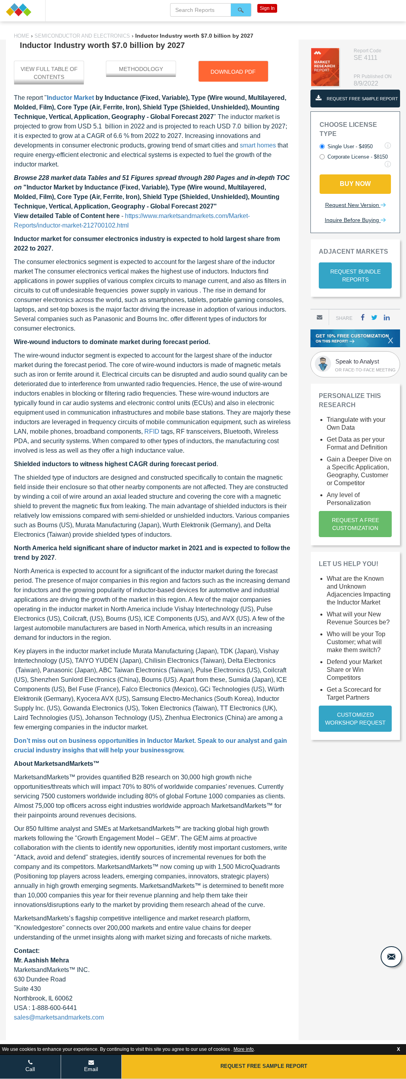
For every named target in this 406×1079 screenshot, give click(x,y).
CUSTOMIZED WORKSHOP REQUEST (355, 719)
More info (244, 1049)
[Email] (319, 317)
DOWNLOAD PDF (233, 72)
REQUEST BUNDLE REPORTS (355, 275)
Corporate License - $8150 (357, 157)
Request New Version (353, 205)
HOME (22, 36)
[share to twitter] (374, 317)
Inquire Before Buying (353, 220)
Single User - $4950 (350, 146)
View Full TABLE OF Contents (49, 73)
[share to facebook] (362, 317)
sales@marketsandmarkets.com (59, 1017)
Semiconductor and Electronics (82, 36)
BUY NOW (355, 183)
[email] (391, 956)
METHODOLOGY (141, 69)
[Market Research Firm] (22, 9)
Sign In (267, 8)
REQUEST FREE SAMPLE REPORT (362, 98)
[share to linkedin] (386, 317)
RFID (151, 431)
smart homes (258, 145)
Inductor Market (70, 97)
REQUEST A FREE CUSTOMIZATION (355, 524)
